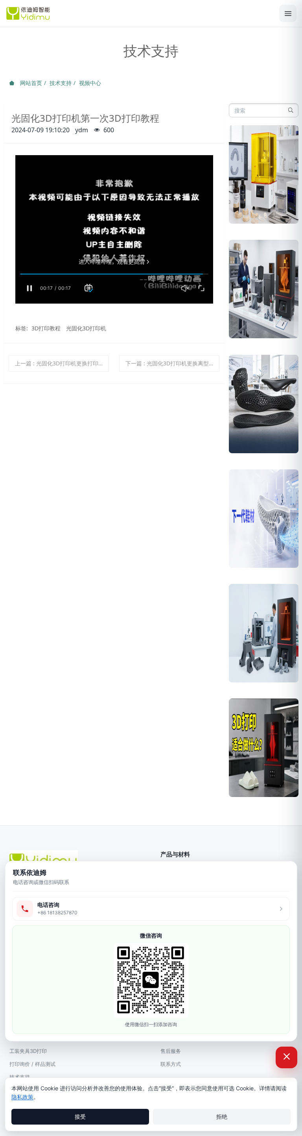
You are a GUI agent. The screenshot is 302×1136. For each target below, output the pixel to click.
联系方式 (170, 1064)
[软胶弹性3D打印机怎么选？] (264, 407)
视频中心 (90, 83)
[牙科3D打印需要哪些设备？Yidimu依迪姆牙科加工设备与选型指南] (264, 177)
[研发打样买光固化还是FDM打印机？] (264, 636)
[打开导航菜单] (287, 13)
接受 (80, 1116)
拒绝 (221, 1116)
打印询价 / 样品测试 (32, 1064)
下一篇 (169, 363)
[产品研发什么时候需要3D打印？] (264, 292)
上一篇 (62, 363)
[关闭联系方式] (286, 1057)
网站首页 (30, 83)
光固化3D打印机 (86, 328)
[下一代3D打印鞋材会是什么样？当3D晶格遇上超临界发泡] (264, 521)
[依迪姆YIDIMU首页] (139, 13)
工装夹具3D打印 (28, 1051)
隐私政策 (22, 1096)
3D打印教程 (46, 328)
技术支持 (61, 83)
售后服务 (170, 1051)
